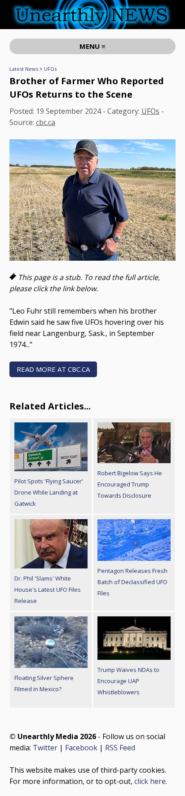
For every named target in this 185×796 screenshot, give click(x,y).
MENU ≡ (92, 46)
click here (150, 781)
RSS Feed (120, 748)
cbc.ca (45, 122)
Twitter (45, 748)
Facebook (81, 748)
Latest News (23, 68)
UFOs (50, 68)
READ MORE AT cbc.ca (53, 369)
